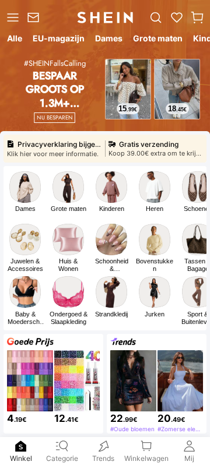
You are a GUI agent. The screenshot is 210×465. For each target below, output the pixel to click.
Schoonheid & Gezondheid (111, 265)
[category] (11, 17)
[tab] (13, 40)
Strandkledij (111, 314)
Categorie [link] (63, 455)
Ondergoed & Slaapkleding (69, 318)
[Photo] (25, 187)
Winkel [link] (21, 455)
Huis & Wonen (68, 265)
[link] (35, 17)
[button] (197, 17)
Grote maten (68, 208)
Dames (25, 208)
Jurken (154, 314)
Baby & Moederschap (25, 318)
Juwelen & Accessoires (25, 265)
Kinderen (111, 208)
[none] (21, 446)
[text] (128, 108)
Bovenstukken (154, 265)
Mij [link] (189, 455)
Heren (154, 208)
